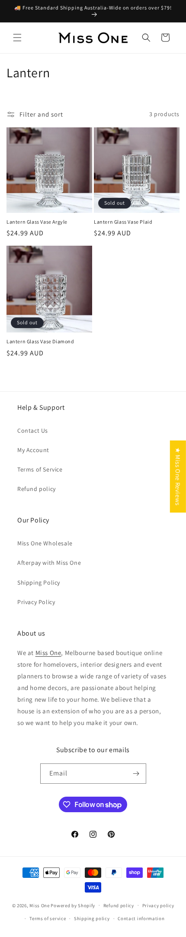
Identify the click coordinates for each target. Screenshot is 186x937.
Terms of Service (40, 469)
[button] (17, 37)
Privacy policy (158, 905)
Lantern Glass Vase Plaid (123, 221)
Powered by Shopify (73, 905)
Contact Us (32, 430)
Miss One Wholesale (45, 543)
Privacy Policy (36, 602)
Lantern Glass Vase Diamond (40, 341)
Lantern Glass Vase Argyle (36, 221)
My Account (33, 450)
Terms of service (47, 918)
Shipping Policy (38, 582)
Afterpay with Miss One (49, 563)
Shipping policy (92, 918)
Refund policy (36, 489)
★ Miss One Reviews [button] (178, 476)
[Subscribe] (136, 773)
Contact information (141, 918)
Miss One (48, 653)
